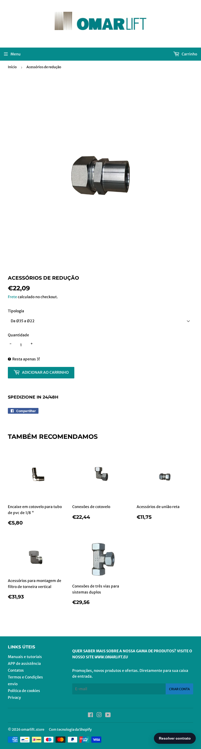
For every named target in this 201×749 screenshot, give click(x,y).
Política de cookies (24, 690)
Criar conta (179, 689)
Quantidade (18, 335)
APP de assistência (24, 663)
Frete (12, 297)
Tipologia (16, 311)
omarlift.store (32, 729)
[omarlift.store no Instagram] (99, 715)
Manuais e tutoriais (25, 656)
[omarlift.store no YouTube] (108, 715)
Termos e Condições (25, 677)
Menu (15, 54)
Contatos (16, 670)
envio (13, 684)
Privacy (14, 697)
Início (12, 67)
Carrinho (189, 54)
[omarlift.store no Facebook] (90, 715)
